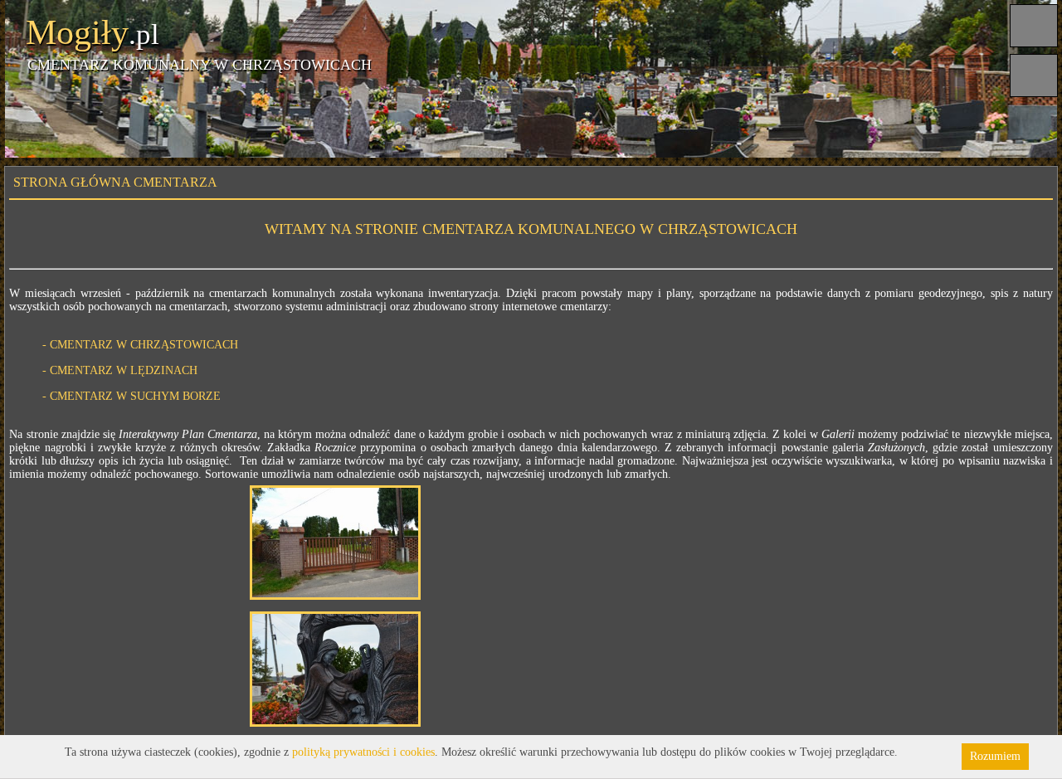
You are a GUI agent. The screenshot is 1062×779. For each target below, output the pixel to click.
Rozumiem (995, 756)
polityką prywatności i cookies (363, 752)
